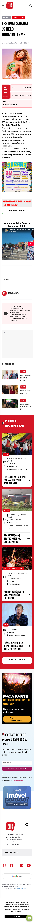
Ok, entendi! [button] (17, 916)
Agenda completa (17, 659)
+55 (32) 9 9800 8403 (21, 888)
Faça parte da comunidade (16, 719)
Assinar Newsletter (16, 769)
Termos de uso (18, 780)
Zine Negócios (10, 853)
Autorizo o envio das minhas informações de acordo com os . (17, 779)
